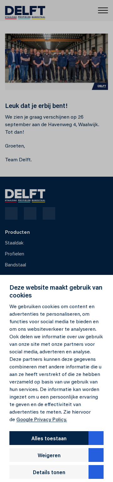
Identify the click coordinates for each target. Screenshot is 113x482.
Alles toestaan (49, 439)
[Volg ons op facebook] (11, 213)
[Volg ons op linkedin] (49, 213)
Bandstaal (15, 264)
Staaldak (14, 242)
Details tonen (49, 472)
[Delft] (25, 10)
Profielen (14, 253)
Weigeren (49, 455)
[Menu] (103, 9)
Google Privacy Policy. (41, 419)
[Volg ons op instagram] (30, 213)
